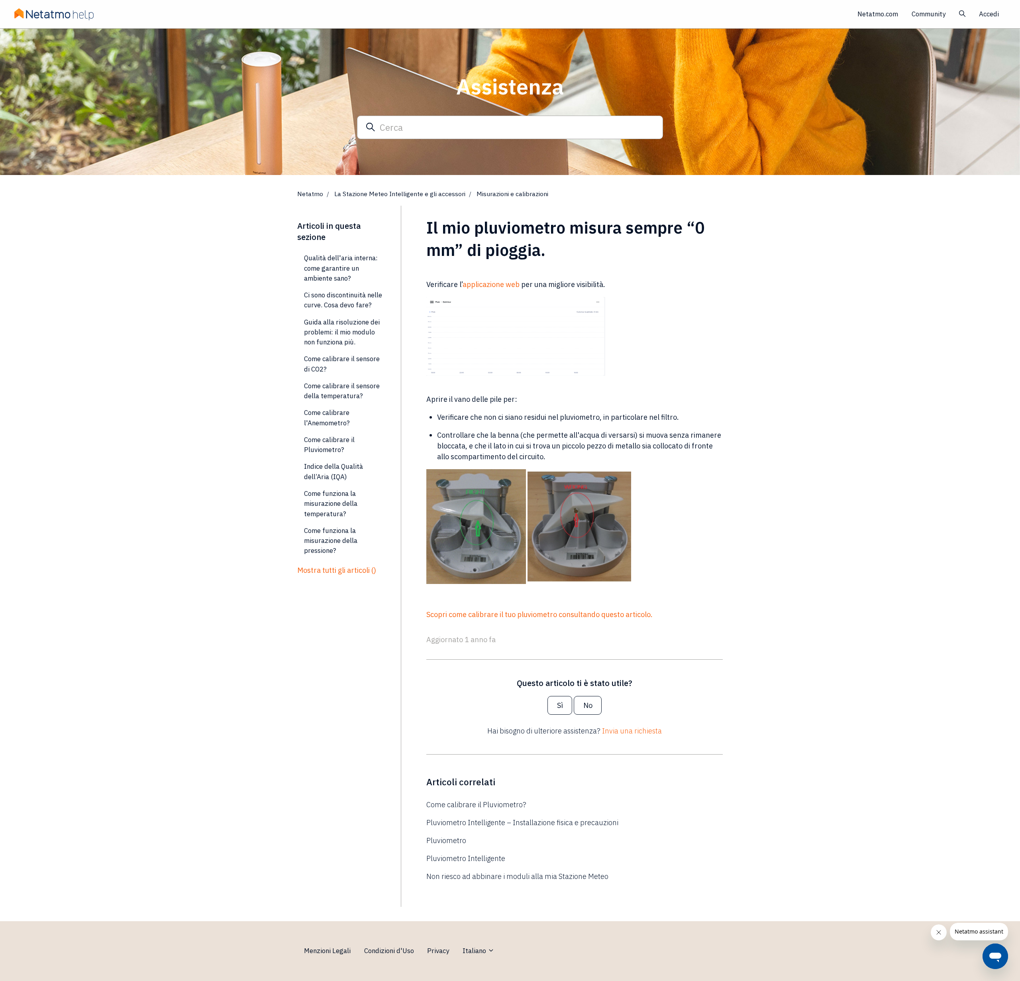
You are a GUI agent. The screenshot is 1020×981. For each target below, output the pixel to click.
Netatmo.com (877, 14)
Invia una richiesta (632, 730)
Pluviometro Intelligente (465, 858)
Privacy (438, 950)
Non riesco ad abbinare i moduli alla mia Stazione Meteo (517, 876)
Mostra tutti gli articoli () (336, 570)
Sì (560, 705)
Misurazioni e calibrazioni (512, 194)
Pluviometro (446, 840)
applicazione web (491, 284)
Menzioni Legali (327, 950)
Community (928, 14)
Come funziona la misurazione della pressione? (330, 540)
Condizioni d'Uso (389, 950)
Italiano (475, 950)
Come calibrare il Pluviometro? (476, 804)
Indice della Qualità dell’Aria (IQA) (333, 471)
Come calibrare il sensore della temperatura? (342, 390)
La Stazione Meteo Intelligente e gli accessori (399, 194)
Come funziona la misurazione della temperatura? (330, 503)
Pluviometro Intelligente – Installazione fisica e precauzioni (522, 822)
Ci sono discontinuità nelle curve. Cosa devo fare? (343, 300)
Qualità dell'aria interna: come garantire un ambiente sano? (341, 268)
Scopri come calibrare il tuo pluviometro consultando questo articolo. (539, 614)
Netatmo (310, 194)
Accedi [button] (989, 14)
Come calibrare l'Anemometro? (327, 417)
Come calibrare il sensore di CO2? (342, 363)
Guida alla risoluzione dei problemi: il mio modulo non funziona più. (342, 332)
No (587, 705)
